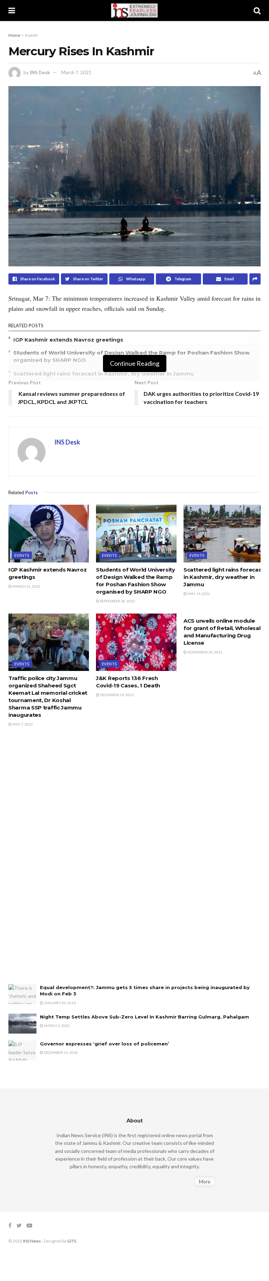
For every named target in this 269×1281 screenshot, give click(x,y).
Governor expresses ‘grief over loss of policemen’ (104, 1043)
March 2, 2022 (56, 1025)
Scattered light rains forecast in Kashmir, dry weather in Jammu (105, 373)
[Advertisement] (60, 863)
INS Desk (40, 72)
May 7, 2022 (22, 724)
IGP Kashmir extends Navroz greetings (68, 339)
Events (31, 35)
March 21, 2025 (26, 586)
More (205, 1181)
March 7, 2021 (76, 72)
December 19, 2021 (116, 695)
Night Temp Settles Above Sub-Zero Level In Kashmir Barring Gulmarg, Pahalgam (145, 1017)
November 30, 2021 (204, 652)
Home (14, 35)
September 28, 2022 (117, 601)
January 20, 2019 (59, 1003)
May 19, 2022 (198, 594)
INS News (32, 1241)
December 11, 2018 (60, 1052)
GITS (71, 1241)
